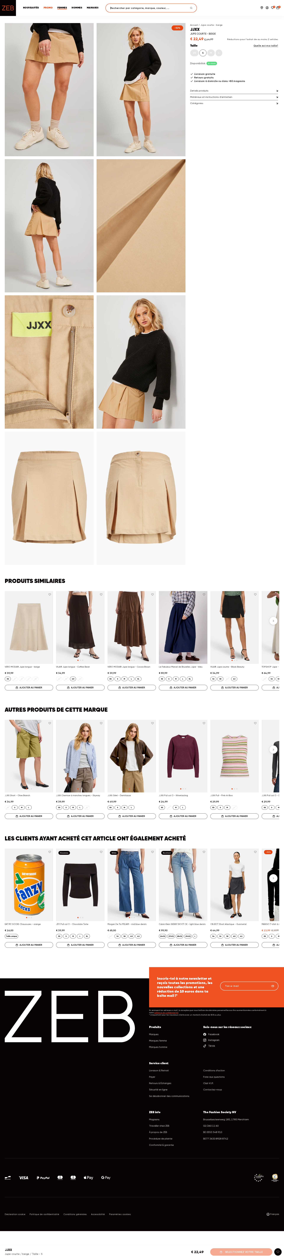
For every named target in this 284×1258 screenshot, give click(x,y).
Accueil (194, 25)
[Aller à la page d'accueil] (8, 8)
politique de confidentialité (166, 1013)
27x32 (171, 936)
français (274, 1214)
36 (213, 679)
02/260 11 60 (210, 1125)
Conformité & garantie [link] (161, 1145)
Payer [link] (152, 1076)
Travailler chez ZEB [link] (159, 1125)
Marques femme (158, 1040)
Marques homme (158, 1047)
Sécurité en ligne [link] (158, 1089)
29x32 (188, 936)
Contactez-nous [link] (212, 1089)
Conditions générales (75, 1214)
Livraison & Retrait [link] (159, 1070)
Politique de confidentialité (44, 1214)
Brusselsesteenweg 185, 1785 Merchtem (226, 1119)
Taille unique (11, 936)
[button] (11, 621)
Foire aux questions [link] (214, 1076)
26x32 (162, 936)
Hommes (77, 8)
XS (194, 52)
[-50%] (49, 89)
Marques (92, 8)
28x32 (179, 936)
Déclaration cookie (15, 1214)
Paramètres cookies (120, 1214)
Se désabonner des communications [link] (169, 1096)
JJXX (195, 30)
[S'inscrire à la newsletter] (272, 986)
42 (234, 679)
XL (138, 679)
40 (73, 679)
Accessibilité (98, 1214)
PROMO (48, 8)
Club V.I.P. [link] (208, 1083)
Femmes (62, 8)
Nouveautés (31, 8)
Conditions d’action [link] (214, 1070)
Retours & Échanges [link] (160, 1083)
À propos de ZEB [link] (158, 1132)
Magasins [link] (154, 1119)
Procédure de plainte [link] (160, 1138)
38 (220, 679)
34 (213, 936)
